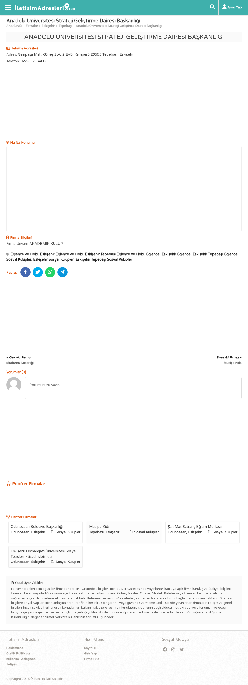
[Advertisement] (124, 102)
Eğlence (153, 254)
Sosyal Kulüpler (18, 259)
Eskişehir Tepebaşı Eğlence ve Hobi (114, 254)
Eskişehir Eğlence (176, 254)
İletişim (11, 664)
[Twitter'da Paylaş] (38, 272)
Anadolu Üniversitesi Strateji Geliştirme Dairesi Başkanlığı (119, 26)
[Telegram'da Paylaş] (62, 272)
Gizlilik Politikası (18, 653)
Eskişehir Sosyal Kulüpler (53, 259)
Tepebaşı (65, 26)
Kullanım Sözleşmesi (21, 659)
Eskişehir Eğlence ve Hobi (61, 254)
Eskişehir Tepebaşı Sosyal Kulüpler (104, 259)
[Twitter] (181, 649)
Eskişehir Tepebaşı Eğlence (215, 254)
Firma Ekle (91, 659)
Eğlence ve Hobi (24, 254)
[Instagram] (173, 649)
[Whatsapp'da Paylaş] (50, 272)
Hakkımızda (14, 648)
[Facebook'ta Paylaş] (25, 272)
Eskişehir (48, 26)
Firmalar (32, 26)
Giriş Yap (90, 653)
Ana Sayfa (14, 26)
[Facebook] (165, 649)
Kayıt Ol (90, 648)
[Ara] (212, 7)
